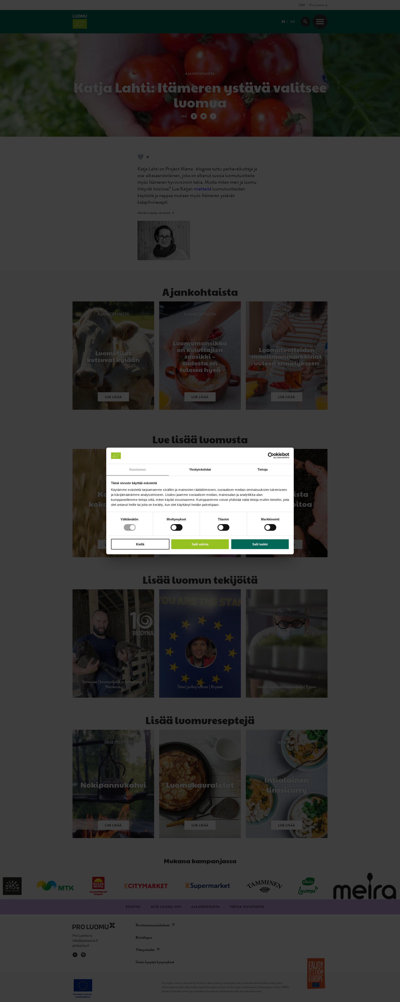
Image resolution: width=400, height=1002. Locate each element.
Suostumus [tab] (137, 469)
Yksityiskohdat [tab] (200, 469)
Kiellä (140, 544)
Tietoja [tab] (263, 469)
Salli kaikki (260, 544)
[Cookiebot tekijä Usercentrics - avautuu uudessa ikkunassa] (271, 455)
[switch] (176, 527)
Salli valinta (200, 544)
